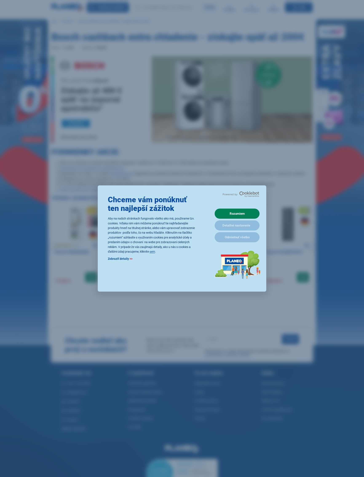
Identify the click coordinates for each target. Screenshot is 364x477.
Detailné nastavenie (236, 225)
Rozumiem (237, 214)
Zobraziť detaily (120, 259)
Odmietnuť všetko (237, 237)
